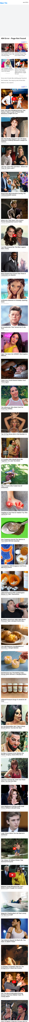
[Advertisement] (14, 20)
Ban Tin (3, 3)
